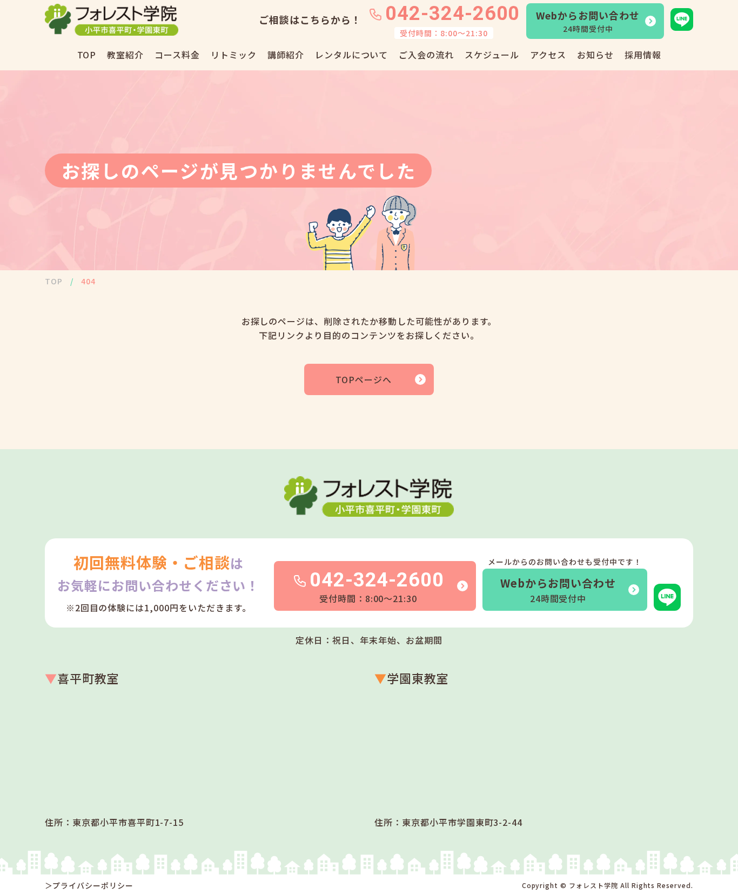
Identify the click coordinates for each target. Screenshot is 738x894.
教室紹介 (125, 54)
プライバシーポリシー (92, 885)
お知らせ (595, 54)
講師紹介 (285, 54)
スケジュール (492, 54)
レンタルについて (351, 54)
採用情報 (643, 54)
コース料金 (177, 54)
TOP (87, 54)
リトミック (234, 54)
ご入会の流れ (426, 54)
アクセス (548, 54)
